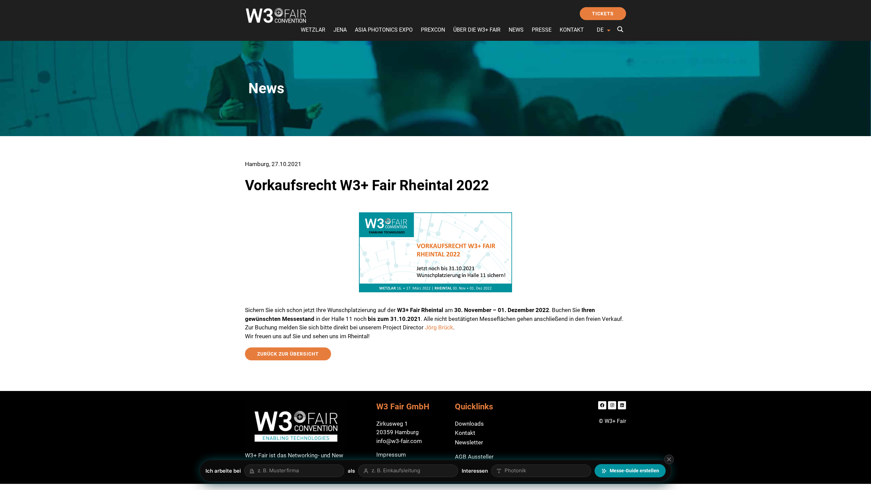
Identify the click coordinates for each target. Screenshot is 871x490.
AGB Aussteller (474, 456)
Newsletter (469, 442)
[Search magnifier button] (620, 29)
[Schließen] (669, 459)
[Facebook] (602, 405)
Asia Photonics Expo (384, 30)
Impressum (391, 454)
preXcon (433, 30)
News (516, 30)
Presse (542, 30)
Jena (340, 30)
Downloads (469, 423)
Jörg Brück (439, 327)
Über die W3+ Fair (476, 30)
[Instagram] (612, 405)
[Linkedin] (622, 405)
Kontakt (572, 30)
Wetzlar (313, 30)
